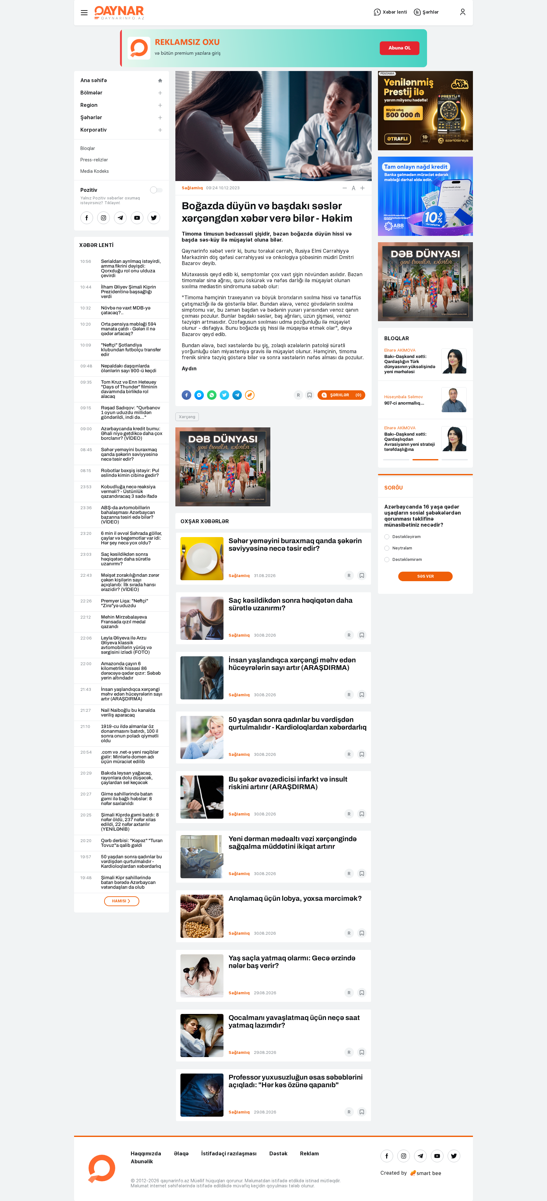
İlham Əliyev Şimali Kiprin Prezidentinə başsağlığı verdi (128, 292)
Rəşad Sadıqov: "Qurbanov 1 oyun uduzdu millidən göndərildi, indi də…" (130, 413)
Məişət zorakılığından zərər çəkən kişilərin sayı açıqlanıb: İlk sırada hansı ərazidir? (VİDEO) (130, 582)
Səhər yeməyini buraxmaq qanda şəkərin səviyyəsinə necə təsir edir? (129, 454)
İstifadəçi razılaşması (229, 1154)
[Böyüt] (362, 188)
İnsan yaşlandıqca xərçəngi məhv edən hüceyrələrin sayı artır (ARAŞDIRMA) (131, 694)
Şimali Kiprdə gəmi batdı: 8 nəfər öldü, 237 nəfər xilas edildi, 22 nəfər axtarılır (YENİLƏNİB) (130, 822)
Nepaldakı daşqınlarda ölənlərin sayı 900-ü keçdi (128, 368)
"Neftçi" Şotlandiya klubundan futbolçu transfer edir (131, 350)
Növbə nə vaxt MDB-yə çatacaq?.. (125, 310)
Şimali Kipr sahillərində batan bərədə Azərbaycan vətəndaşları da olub (128, 882)
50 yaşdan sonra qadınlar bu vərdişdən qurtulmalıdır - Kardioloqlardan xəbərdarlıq (131, 861)
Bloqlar (87, 148)
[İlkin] (353, 188)
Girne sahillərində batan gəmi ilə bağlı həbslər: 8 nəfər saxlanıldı (127, 799)
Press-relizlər (94, 159)
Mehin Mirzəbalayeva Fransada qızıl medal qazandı (124, 622)
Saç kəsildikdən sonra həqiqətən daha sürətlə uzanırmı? (125, 559)
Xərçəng (187, 416)
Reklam (309, 1154)
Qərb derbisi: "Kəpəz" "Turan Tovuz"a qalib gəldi (132, 843)
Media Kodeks (94, 171)
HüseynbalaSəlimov (403, 396)
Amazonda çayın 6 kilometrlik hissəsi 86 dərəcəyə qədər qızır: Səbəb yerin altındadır (131, 670)
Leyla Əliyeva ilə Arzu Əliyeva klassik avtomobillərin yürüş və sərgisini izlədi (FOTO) (126, 645)
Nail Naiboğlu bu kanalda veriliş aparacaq (128, 712)
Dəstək (278, 1154)
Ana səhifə (93, 80)
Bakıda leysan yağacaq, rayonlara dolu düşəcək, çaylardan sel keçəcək (127, 778)
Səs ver (425, 576)
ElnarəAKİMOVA (400, 350)
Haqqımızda (146, 1154)
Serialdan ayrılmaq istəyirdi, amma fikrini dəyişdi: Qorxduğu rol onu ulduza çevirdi (131, 268)
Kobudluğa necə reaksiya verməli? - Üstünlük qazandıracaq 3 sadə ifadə (129, 491)
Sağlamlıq (239, 575)
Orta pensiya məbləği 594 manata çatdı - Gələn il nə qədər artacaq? (128, 329)
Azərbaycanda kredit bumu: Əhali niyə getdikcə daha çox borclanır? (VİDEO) (131, 433)
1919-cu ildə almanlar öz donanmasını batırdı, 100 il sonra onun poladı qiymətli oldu (130, 733)
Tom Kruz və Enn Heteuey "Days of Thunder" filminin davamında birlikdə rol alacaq (129, 389)
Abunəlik (142, 1162)
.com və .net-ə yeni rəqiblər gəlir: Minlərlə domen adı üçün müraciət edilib (130, 757)
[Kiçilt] (345, 188)
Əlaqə (181, 1154)
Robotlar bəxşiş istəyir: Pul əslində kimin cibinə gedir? (130, 473)
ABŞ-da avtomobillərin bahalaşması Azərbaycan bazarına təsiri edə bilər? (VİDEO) (128, 514)
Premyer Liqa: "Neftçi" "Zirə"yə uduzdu (124, 603)
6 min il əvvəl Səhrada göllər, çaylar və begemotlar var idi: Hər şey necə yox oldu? (131, 538)
